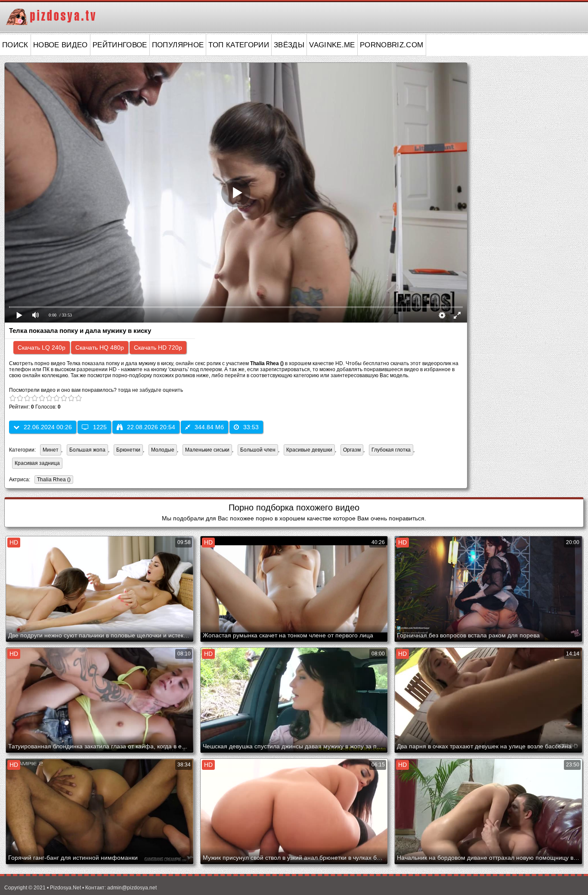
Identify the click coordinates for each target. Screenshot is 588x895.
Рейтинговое (120, 45)
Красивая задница (37, 463)
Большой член (257, 450)
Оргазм (352, 450)
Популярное (178, 45)
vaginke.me (332, 45)
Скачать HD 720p (158, 347)
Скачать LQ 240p (41, 347)
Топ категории (238, 45)
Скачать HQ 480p (99, 347)
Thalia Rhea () (54, 480)
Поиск (15, 45)
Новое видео (60, 45)
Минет (51, 450)
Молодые (162, 450)
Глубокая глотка (391, 450)
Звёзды (289, 45)
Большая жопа (87, 450)
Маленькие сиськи (207, 450)
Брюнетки (128, 450)
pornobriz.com (392, 45)
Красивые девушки (309, 450)
